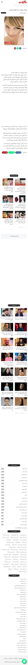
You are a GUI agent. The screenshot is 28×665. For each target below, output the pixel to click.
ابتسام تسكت (6, 535)
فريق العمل (15, 658)
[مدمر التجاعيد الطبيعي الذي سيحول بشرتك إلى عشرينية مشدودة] (20, 214)
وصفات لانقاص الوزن (23, 518)
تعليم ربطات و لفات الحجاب (20, 612)
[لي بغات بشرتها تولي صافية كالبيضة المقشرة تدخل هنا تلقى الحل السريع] (8, 214)
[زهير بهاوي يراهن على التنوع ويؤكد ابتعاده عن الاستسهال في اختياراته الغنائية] (7, 386)
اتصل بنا (5, 658)
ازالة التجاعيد (23, 537)
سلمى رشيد (8, 561)
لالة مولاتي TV (24, 486)
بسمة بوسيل (12, 547)
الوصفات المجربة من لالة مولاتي (19, 607)
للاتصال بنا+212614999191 (21, 528)
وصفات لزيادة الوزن (23, 524)
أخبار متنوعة (25, 471)
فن (24, 566)
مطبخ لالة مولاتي (22, 636)
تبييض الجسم (5, 549)
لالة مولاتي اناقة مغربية (23, 504)
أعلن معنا (10, 658)
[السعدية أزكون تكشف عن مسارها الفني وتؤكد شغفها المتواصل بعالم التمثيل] (7, 372)
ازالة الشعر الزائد (14, 537)
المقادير (14, 544)
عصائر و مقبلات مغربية (23, 510)
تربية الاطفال (23, 610)
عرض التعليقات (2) (13, 236)
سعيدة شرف (15, 561)
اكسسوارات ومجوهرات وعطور (20, 588)
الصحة (26, 495)
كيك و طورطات (24, 498)
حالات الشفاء (23, 559)
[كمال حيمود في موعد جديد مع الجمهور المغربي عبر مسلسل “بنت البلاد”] (7, 312)
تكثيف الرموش (7, 554)
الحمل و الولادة (22, 590)
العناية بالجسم (24, 501)
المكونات (7, 544)
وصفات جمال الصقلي (21, 647)
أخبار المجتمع (24, 468)
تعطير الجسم (23, 554)
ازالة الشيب (6, 537)
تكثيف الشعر (23, 557)
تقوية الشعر (16, 554)
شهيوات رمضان (24, 515)
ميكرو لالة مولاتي (24, 474)
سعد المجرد (8, 559)
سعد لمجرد (23, 561)
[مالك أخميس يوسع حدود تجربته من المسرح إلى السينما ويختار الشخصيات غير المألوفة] (7, 357)
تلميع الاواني (15, 557)
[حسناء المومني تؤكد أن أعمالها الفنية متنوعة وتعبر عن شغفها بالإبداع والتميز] (21, 386)
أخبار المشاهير (24, 492)
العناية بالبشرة (4, 12)
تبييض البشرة (14, 549)
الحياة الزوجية (23, 592)
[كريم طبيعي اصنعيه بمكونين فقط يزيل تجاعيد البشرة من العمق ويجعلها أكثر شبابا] (8, 199)
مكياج (24, 638)
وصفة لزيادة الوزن (22, 571)
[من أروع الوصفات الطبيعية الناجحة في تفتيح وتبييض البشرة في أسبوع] (20, 199)
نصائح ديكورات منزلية (21, 645)
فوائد (19, 566)
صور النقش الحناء (22, 627)
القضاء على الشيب (22, 544)
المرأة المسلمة (22, 605)
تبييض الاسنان (22, 549)
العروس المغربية (22, 596)
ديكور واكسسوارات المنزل (20, 619)
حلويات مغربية (24, 489)
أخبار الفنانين (23, 535)
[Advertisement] (14, 109)
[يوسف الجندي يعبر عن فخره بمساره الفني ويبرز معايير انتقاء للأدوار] (7, 327)
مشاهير (16, 569)
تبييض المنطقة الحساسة (21, 552)
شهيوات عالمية (24, 513)
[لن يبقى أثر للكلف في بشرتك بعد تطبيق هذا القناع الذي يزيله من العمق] (8, 182)
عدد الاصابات (6, 564)
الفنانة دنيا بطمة (10, 542)
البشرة (9, 540)
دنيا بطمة (15, 559)
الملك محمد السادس (21, 547)
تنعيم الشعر (7, 557)
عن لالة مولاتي (21, 658)
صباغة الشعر (23, 564)
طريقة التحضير (14, 564)
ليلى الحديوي (23, 569)
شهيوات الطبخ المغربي (23, 480)
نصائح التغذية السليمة (21, 643)
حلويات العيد (24, 521)
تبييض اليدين (11, 552)
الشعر (24, 542)
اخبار (25, 309)
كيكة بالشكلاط (7, 566)
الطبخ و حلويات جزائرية (21, 594)
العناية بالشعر (24, 483)
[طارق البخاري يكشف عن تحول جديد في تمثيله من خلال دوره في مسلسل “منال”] (21, 312)
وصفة (10, 569)
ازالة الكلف (16, 540)
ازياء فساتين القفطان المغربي (21, 507)
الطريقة (18, 542)
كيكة (14, 566)
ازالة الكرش (23, 540)
